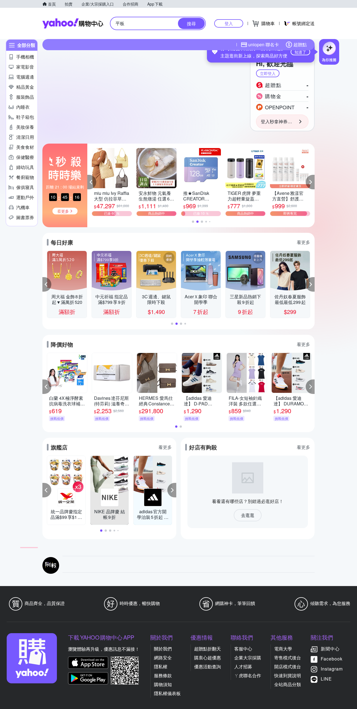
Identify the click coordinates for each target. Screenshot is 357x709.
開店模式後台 (287, 666)
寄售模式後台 (287, 657)
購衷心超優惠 (207, 657)
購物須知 (163, 684)
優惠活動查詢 (207, 666)
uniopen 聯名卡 (263, 44)
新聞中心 (330, 648)
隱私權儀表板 (167, 693)
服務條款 (163, 675)
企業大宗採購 (247, 657)
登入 (229, 23)
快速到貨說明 (287, 675)
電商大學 (283, 648)
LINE (326, 679)
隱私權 (160, 666)
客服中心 (243, 648)
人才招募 (243, 666)
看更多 (303, 242)
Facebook (331, 658)
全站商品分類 (287, 684)
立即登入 (268, 73)
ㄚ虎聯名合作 (247, 675)
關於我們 (163, 648)
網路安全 (163, 657)
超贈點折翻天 (207, 648)
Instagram (332, 669)
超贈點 (300, 44)
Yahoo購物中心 (72, 23)
